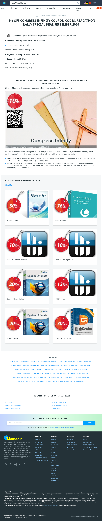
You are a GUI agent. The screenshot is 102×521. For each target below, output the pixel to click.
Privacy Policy (54, 427)
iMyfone (53, 458)
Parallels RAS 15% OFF (12, 408)
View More (9, 185)
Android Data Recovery (84, 361)
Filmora (37, 440)
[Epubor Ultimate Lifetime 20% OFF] (27, 282)
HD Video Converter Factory (42, 460)
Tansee (53, 471)
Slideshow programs (50, 369)
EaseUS (38, 8)
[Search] (78, 3)
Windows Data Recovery (31, 365)
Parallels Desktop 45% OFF (60, 402)
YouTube (15, 464)
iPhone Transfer (85, 365)
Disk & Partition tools (22, 369)
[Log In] (99, 3)
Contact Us (70, 450)
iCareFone (38, 447)
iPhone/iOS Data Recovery (69, 365)
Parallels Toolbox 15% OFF (59, 405)
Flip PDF (48, 373)
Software (21, 381)
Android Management (67, 361)
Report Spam (87, 442)
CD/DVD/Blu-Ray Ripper (82, 377)
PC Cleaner (71, 373)
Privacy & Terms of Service (50, 505)
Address (70, 447)
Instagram (5, 464)
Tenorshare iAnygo (41, 458)
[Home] (37, 16)
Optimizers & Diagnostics (49, 361)
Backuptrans (55, 465)
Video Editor (14, 361)
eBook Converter (64, 369)
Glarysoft (54, 460)
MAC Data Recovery (40, 377)
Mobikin (53, 473)
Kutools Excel (78, 9)
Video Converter (36, 369)
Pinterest (24, 464)
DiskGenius (38, 455)
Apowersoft (55, 478)
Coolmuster (26, 8)
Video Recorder (79, 381)
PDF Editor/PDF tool (55, 377)
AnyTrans (38, 452)
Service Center (72, 445)
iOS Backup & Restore (79, 369)
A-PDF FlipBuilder (57, 481)
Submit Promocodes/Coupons (90, 447)
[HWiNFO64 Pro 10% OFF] (75, 282)
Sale (99, 8)
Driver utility (35, 361)
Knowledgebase (88, 445)
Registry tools (30, 381)
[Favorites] (94, 3)
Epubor (53, 476)
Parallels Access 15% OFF (13, 405)
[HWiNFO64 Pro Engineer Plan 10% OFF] (75, 243)
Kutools (53, 440)
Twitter (19, 464)
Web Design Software (44, 381)
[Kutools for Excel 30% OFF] (27, 204)
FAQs (85, 440)
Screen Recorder (37, 373)
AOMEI (53, 452)
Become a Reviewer (89, 450)
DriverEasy (13, 8)
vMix (2, 8)
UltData (37, 450)
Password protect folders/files (22, 377)
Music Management (59, 373)
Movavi (53, 442)
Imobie (53, 468)
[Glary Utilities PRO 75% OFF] (75, 204)
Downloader (68, 377)
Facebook (10, 464)
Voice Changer (16, 365)
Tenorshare (66, 8)
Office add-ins (24, 361)
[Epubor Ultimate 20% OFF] (27, 321)
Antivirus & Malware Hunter (62, 381)
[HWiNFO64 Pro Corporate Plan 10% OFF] (27, 243)
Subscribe (89, 423)
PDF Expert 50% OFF (11, 402)
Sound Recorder (82, 373)
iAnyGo (89, 8)
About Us (70, 440)
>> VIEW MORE (56, 408)
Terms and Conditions (67, 427)
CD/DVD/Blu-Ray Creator (22, 373)
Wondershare (51, 8)
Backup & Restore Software (50, 365)
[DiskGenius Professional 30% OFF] (75, 321)
